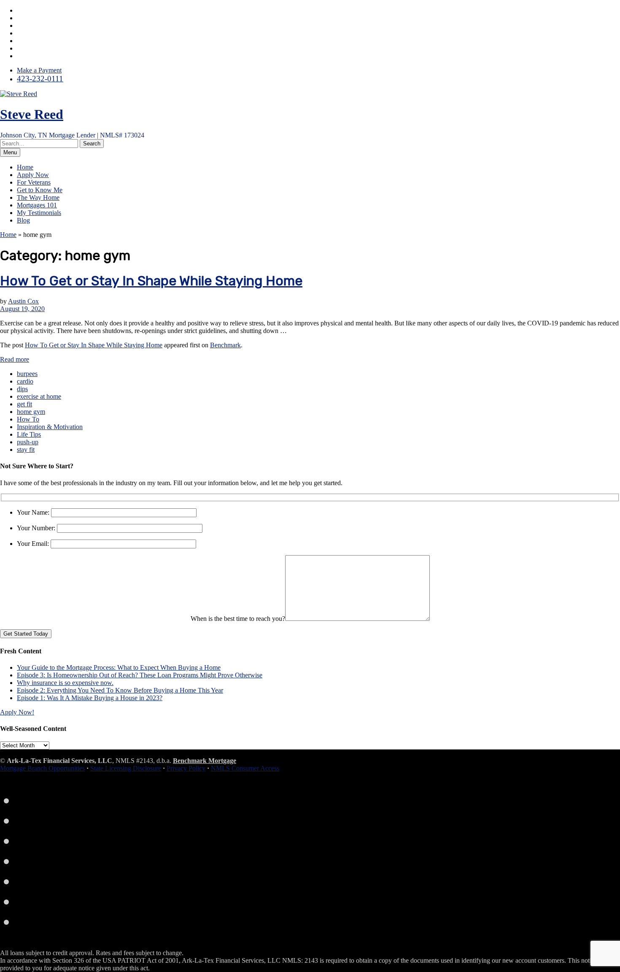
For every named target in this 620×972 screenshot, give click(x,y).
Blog (23, 220)
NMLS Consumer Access (245, 768)
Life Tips (29, 434)
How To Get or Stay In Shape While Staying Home (151, 281)
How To (28, 419)
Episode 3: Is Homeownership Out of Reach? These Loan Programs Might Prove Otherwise (139, 675)
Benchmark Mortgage (204, 760)
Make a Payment (39, 70)
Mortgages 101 (37, 205)
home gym (31, 411)
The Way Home (38, 197)
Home (25, 167)
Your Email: (34, 543)
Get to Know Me (39, 189)
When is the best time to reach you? (238, 618)
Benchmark (225, 345)
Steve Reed (31, 114)
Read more (14, 359)
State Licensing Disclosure (125, 768)
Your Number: (37, 528)
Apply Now (33, 174)
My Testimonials (39, 212)
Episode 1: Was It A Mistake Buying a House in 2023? (89, 697)
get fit (24, 404)
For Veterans (34, 182)
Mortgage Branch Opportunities (42, 768)
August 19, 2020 (22, 308)
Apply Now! (17, 712)
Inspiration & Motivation (50, 426)
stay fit (26, 449)
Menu (10, 152)
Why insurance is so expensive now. (65, 682)
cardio (25, 381)
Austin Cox (23, 301)
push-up (27, 442)
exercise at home (39, 396)
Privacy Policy (186, 768)
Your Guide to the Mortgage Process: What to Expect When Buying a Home (119, 667)
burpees (27, 373)
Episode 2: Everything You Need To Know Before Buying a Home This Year (120, 690)
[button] (92, 143)
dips (22, 388)
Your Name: (34, 512)
